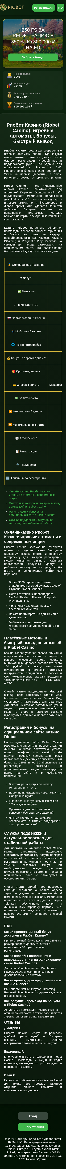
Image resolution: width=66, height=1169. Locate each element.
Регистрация (43, 7)
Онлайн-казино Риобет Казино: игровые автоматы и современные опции (32, 495)
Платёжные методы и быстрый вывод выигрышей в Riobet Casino (34, 505)
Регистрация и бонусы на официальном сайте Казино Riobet (32, 513)
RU (60, 7)
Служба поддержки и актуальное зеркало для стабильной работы (31, 521)
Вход (33, 1116)
